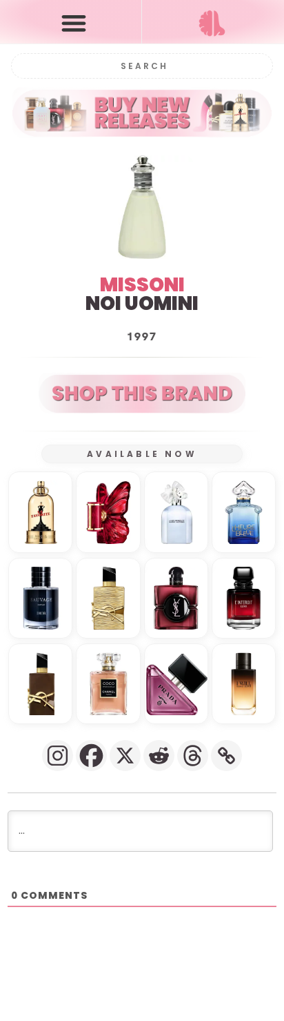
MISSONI (142, 284)
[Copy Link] (226, 755)
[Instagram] (57, 755)
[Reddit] (158, 755)
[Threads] (192, 755)
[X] (125, 755)
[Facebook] (91, 755)
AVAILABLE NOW (142, 454)
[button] (74, 22)
